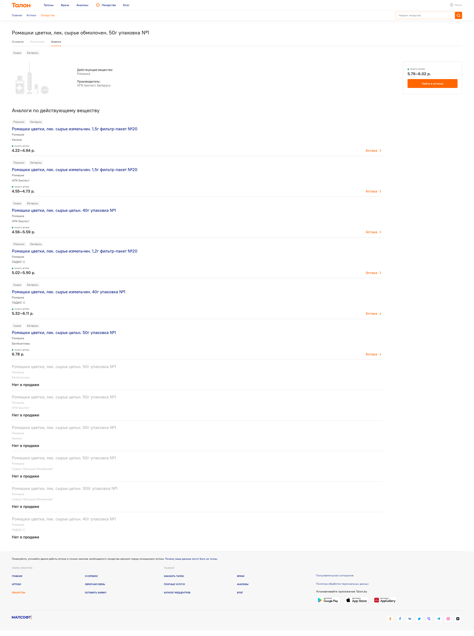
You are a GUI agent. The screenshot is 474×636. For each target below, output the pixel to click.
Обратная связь (95, 584)
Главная (17, 576)
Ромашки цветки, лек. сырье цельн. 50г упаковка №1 (64, 332)
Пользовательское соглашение (335, 575)
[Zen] (457, 618)
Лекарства (18, 592)
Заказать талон (174, 576)
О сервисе (91, 576)
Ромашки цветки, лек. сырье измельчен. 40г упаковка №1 (68, 291)
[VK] (409, 618)
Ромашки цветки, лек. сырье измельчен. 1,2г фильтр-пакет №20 (74, 251)
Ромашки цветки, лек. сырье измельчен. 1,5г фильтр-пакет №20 (74, 128)
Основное (18, 41)
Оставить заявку (95, 592)
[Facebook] (399, 618)
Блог (240, 592)
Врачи (240, 576)
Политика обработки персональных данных (342, 583)
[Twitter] (419, 618)
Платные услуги (174, 584)
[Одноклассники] (390, 618)
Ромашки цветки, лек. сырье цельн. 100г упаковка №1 (65, 488)
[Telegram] (438, 618)
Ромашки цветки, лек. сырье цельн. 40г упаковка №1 (64, 210)
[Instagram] (448, 618)
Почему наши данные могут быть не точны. (191, 558)
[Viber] (428, 618)
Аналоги (56, 41)
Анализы (242, 584)
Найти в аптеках (432, 83)
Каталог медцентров (177, 592)
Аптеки (371, 150)
